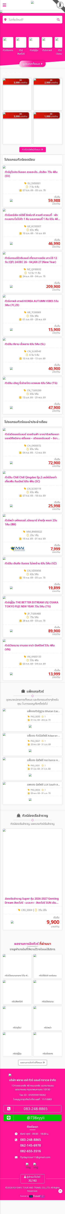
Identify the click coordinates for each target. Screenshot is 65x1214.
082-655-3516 (30, 1151)
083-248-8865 (30, 1139)
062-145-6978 (30, 1145)
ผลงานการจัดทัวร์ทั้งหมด (31, 1062)
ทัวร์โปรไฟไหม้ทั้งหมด (31, 149)
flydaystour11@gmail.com (35, 1157)
